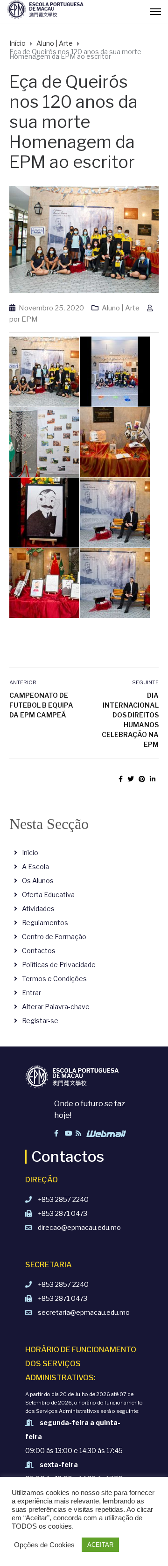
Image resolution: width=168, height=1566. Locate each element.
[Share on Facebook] (121, 779)
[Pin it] (142, 779)
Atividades (38, 909)
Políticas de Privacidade (59, 965)
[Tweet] (130, 779)
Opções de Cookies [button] (44, 1545)
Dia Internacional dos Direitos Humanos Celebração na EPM (130, 719)
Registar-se (40, 1021)
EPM (29, 319)
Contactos (39, 951)
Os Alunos (38, 881)
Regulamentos (45, 923)
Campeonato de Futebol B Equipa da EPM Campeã (41, 705)
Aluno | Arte (121, 308)
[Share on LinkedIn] (152, 779)
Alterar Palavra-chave (56, 1007)
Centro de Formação (54, 937)
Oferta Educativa (48, 895)
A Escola (35, 867)
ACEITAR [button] (100, 1544)
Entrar (31, 993)
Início (30, 853)
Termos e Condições (54, 979)
